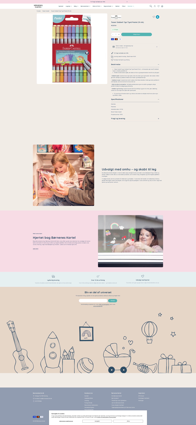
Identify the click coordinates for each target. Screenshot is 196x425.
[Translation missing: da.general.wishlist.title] (158, 6)
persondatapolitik (97, 306)
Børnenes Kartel (41, 421)
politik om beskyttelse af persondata (106, 417)
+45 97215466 (38, 401)
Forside (39, 11)
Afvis (128, 421)
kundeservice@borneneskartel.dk (43, 398)
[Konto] (155, 6)
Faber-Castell (45, 11)
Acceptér (97, 421)
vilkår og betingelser (104, 304)
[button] (69, 2)
